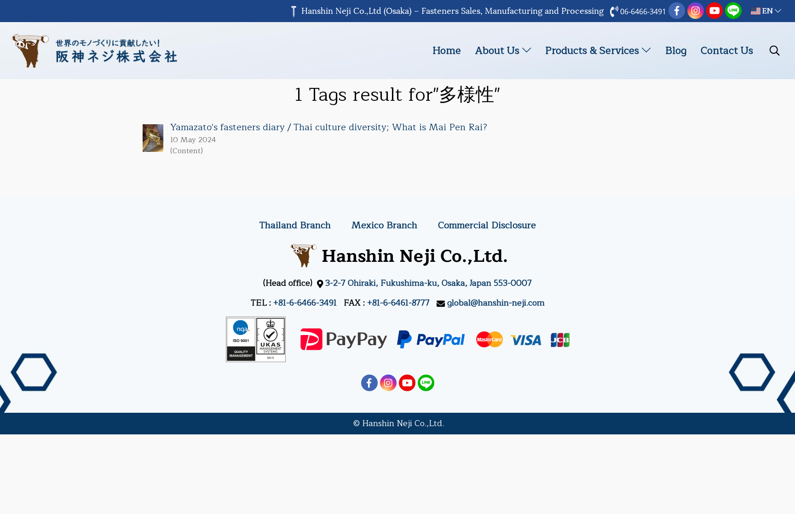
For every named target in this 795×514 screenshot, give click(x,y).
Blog (675, 50)
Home (446, 50)
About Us (498, 50)
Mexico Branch (384, 225)
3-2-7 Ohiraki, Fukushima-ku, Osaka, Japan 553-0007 (428, 283)
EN (767, 11)
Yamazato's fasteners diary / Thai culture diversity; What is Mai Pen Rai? (328, 127)
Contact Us (727, 50)
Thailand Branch (295, 225)
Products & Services (593, 50)
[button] (775, 50)
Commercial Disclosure (487, 225)
